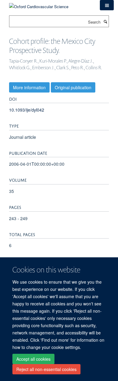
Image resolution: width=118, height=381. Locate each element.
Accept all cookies (33, 359)
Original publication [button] (73, 87)
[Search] (105, 21)
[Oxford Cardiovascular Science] (38, 4)
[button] (107, 5)
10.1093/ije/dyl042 (26, 110)
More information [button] (29, 87)
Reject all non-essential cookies (46, 369)
